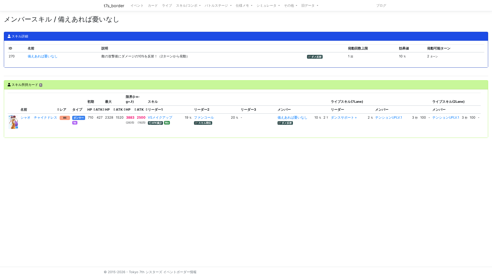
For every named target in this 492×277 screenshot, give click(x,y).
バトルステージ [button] (217, 5)
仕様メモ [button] (243, 5)
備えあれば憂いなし (43, 56)
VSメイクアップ (160, 117)
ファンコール (204, 117)
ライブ (167, 5)
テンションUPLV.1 (388, 117)
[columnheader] (13, 103)
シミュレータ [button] (267, 5)
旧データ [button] (308, 5)
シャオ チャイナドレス (38, 117)
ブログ (381, 5)
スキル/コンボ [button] (187, 5)
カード (153, 5)
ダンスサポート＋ (344, 117)
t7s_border (114, 5)
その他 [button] (289, 5)
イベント (137, 5)
